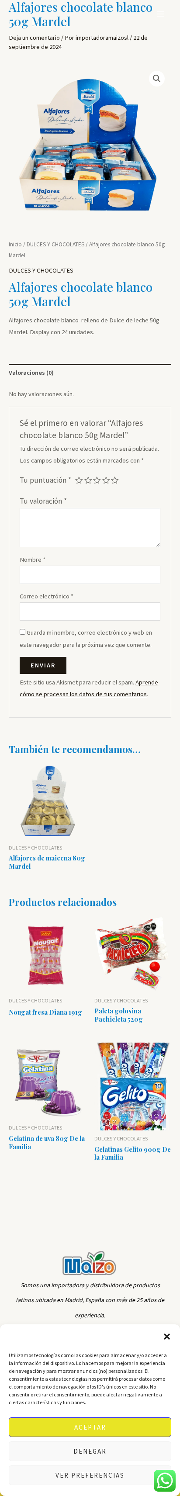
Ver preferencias (90, 1475)
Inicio (15, 244)
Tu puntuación (45, 480)
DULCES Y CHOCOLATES (55, 244)
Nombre (32, 559)
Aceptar (90, 1427)
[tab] (90, 373)
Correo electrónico (46, 596)
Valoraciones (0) (31, 373)
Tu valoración (43, 501)
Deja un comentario (34, 37)
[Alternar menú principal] (160, 14)
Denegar (90, 1451)
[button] (167, 1336)
